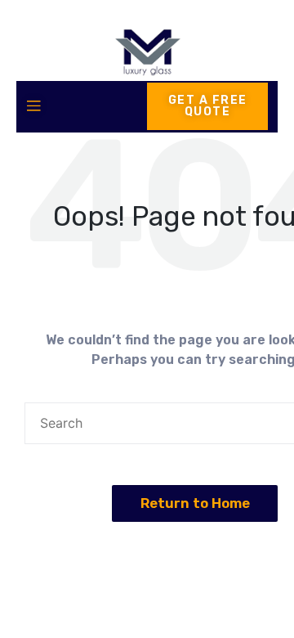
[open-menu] (33, 106)
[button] (195, 503)
